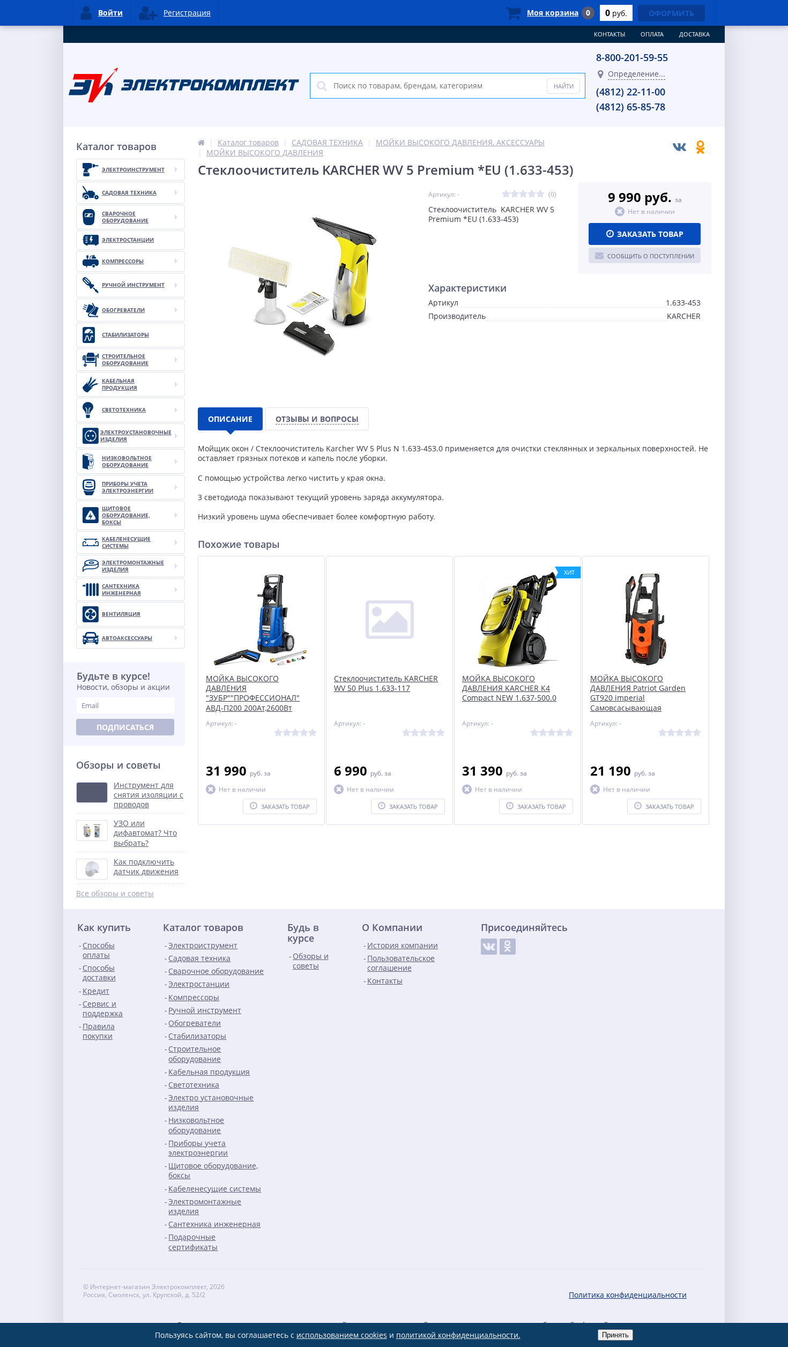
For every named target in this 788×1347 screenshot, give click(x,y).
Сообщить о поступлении (650, 256)
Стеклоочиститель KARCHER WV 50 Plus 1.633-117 (386, 683)
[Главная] (201, 142)
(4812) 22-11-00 (630, 91)
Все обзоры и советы (115, 893)
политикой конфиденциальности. (458, 1335)
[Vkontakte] (489, 947)
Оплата (652, 34)
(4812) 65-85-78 (630, 106)
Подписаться (125, 727)
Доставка (694, 34)
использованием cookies (341, 1335)
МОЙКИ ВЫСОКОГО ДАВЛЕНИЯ (264, 152)
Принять (615, 1335)
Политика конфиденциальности (628, 1295)
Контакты (609, 34)
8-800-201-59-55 (632, 57)
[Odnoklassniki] (508, 947)
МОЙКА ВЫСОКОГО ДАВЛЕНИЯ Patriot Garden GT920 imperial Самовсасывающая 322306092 (638, 698)
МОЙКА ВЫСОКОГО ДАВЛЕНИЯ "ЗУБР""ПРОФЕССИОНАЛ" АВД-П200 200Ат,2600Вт (253, 693)
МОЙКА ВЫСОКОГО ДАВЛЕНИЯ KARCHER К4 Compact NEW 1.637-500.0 (509, 688)
